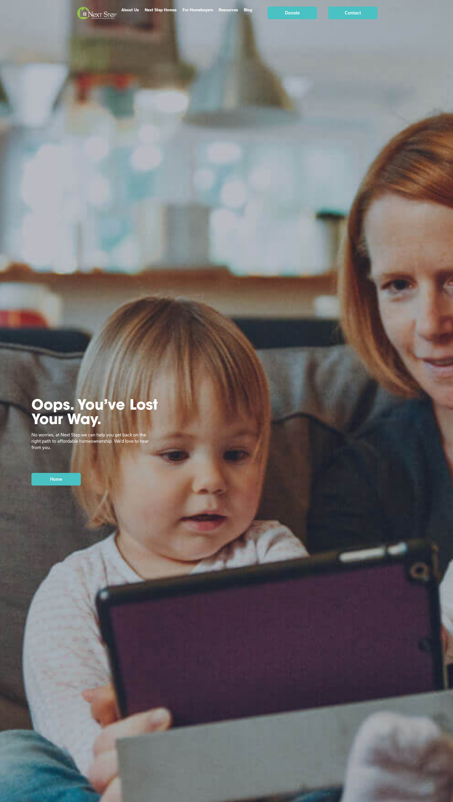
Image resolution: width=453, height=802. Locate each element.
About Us (130, 10)
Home (56, 479)
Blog (248, 10)
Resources (228, 10)
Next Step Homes (161, 10)
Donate (292, 12)
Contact (353, 12)
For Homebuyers (197, 10)
